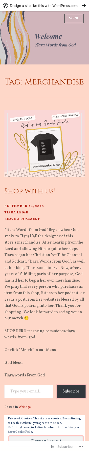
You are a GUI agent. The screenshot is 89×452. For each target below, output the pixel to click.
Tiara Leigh (16, 212)
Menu (74, 18)
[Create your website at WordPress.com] (44, 5)
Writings (25, 407)
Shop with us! (29, 191)
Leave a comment (22, 219)
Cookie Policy (24, 432)
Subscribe (71, 391)
